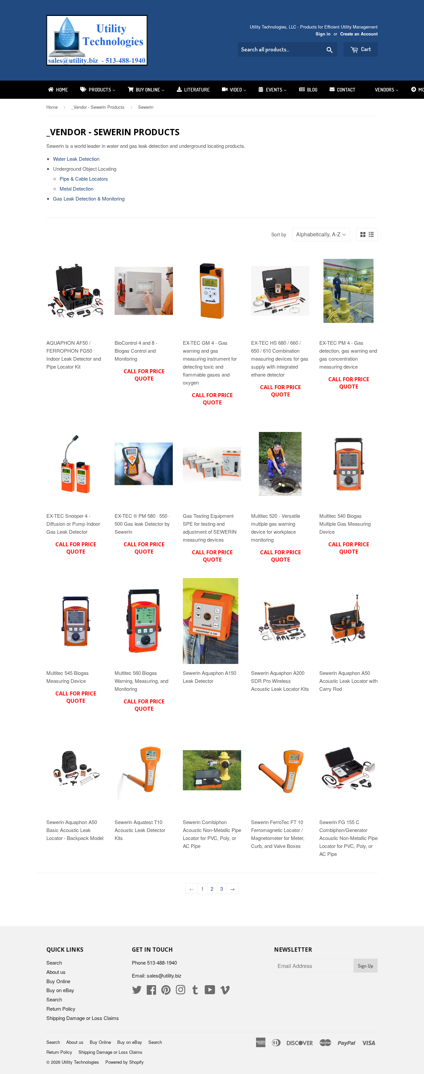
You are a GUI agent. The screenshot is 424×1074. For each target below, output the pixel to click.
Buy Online (58, 981)
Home (52, 107)
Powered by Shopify (124, 1062)
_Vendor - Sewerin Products (98, 107)
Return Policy (61, 1008)
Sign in (323, 34)
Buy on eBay (60, 989)
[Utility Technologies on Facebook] (151, 991)
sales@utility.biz (164, 975)
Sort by (278, 234)
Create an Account (359, 34)
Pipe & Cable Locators (84, 178)
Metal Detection (76, 188)
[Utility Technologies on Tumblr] (195, 991)
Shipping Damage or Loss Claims (82, 1017)
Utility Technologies (80, 1062)
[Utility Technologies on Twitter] (137, 991)
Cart (365, 48)
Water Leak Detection (76, 158)
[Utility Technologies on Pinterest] (166, 991)
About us (56, 971)
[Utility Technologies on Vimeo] (225, 991)
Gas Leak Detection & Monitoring (89, 198)
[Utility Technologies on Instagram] (181, 991)
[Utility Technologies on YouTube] (210, 991)
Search (54, 962)
